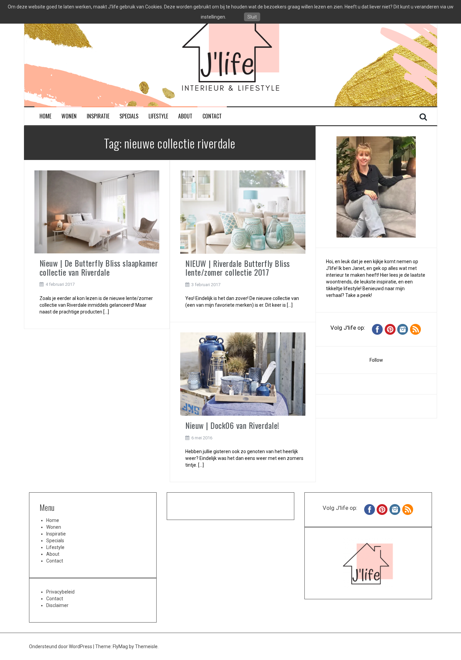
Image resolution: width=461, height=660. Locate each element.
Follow (376, 360)
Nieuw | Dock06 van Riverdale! (232, 425)
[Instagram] (402, 329)
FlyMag (120, 646)
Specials (128, 116)
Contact (212, 116)
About (185, 116)
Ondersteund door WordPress (61, 646)
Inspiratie (98, 116)
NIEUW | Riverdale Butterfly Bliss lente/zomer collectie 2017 (237, 267)
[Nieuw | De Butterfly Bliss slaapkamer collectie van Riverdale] (97, 211)
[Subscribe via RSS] (415, 329)
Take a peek (358, 295)
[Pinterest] (390, 329)
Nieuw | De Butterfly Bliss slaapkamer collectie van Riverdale (98, 267)
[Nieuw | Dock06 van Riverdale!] (242, 373)
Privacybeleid (60, 592)
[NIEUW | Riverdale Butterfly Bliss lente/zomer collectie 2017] (242, 211)
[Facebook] (377, 329)
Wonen (69, 116)
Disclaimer (57, 605)
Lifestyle (158, 116)
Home (45, 116)
